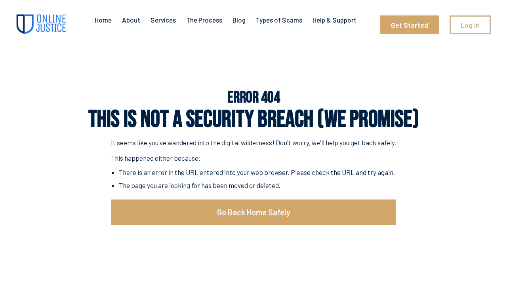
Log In (470, 25)
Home (103, 20)
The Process (204, 20)
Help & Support (334, 20)
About (131, 20)
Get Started (409, 25)
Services (163, 20)
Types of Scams (279, 20)
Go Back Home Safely (253, 212)
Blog (239, 20)
